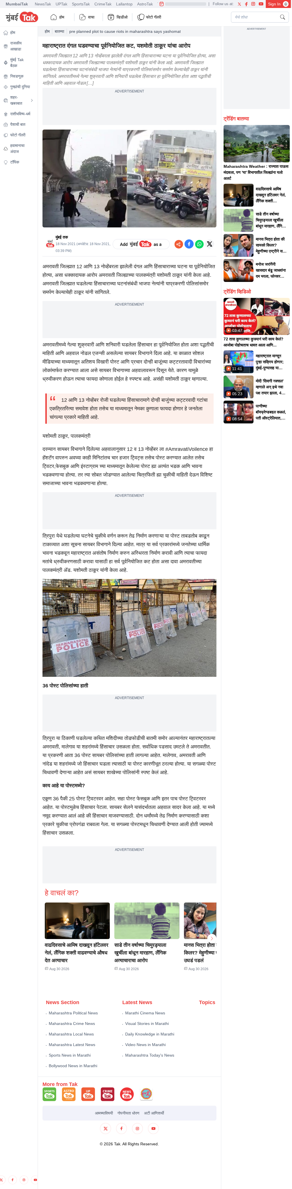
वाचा (91, 17)
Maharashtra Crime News (72, 1023)
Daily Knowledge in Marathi (149, 1034)
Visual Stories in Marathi (147, 1023)
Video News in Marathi (145, 1044)
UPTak (61, 4)
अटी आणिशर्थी (154, 1113)
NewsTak (43, 4)
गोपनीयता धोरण (128, 1113)
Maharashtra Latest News (72, 1044)
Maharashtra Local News (71, 1034)
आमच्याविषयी (104, 1113)
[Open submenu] (32, 100)
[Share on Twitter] (209, 244)
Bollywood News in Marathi (73, 1065)
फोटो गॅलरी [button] (153, 17)
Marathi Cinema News (145, 1013)
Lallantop (124, 4)
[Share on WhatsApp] (199, 244)
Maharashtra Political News (73, 1013)
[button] (77, 921)
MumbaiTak (17, 4)
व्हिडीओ (122, 17)
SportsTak (81, 4)
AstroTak (145, 4)
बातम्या (59, 31)
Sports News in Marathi (70, 1055)
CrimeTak (102, 4)
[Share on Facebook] (189, 244)
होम (61, 17)
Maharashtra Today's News (149, 1055)
